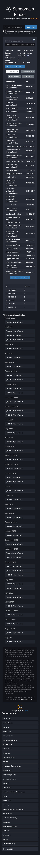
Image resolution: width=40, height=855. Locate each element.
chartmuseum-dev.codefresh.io (12, 136)
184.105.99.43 (31, 161)
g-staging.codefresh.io (14, 173)
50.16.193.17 (30, 86)
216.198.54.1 (30, 258)
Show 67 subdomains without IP (20, 278)
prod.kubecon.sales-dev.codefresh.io (13, 240)
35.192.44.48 (30, 130)
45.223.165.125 (31, 177)
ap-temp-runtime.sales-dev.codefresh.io (14, 92)
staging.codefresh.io (13, 252)
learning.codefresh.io (13, 214)
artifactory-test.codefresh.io (12, 103)
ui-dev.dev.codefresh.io (14, 262)
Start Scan (30, 27)
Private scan (20, 32)
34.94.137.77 (30, 191)
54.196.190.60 (31, 136)
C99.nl (26, 711)
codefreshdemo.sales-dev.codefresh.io (14, 156)
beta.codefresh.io (12, 108)
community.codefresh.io (14, 161)
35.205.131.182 (31, 165)
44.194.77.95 (30, 272)
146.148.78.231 (31, 112)
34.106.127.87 (31, 199)
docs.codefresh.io (12, 170)
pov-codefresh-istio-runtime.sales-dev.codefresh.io (13, 233)
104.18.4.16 (30, 245)
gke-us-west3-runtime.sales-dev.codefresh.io (12, 199)
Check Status (20, 67)
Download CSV (28, 76)
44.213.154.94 (31, 92)
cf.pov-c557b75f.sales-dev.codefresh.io (14, 124)
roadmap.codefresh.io (13, 245)
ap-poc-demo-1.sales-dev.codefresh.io (14, 86)
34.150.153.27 (31, 183)
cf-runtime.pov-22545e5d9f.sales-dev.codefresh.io (12, 117)
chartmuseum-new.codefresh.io (12, 141)
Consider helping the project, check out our (20, 19)
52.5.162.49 (30, 146)
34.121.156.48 (31, 117)
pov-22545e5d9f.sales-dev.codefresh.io (14, 226)
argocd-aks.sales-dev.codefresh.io (12, 98)
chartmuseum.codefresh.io (15, 146)
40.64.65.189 (30, 151)
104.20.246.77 (31, 214)
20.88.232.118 (31, 98)
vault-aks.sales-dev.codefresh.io (12, 266)
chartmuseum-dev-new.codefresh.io (12, 130)
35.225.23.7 (30, 262)
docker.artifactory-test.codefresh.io (12, 165)
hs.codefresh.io (11, 205)
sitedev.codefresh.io (13, 248)
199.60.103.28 (31, 205)
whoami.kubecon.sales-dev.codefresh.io (14, 272)
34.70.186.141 (31, 156)
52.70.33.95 (30, 209)
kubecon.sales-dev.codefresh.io (12, 209)
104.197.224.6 (31, 104)
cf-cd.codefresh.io (12, 112)
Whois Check (10, 67)
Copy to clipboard (15, 76)
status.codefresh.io (12, 255)
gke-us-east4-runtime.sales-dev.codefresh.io (12, 182)
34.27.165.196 (31, 233)
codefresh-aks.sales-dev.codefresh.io (13, 150)
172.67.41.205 (31, 170)
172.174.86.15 (31, 124)
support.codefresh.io (13, 258)
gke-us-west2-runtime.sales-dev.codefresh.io (12, 190)
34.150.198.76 (31, 220)
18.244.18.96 (30, 255)
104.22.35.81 (30, 108)
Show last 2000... (8, 849)
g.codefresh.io (11, 177)
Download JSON (29, 71)
